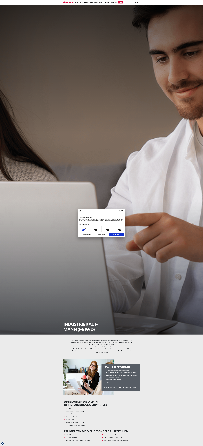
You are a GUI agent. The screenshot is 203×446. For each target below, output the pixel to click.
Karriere (106, 2)
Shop (120, 2)
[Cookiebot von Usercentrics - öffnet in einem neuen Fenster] (119, 210)
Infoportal (114, 2)
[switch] (95, 230)
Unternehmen (98, 2)
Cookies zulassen (116, 234)
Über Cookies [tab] (117, 214)
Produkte (78, 2)
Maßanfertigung (87, 2)
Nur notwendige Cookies (86, 234)
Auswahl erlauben (101, 234)
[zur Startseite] (68, 2)
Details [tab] (101, 214)
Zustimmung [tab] (85, 214)
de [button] (137, 2)
